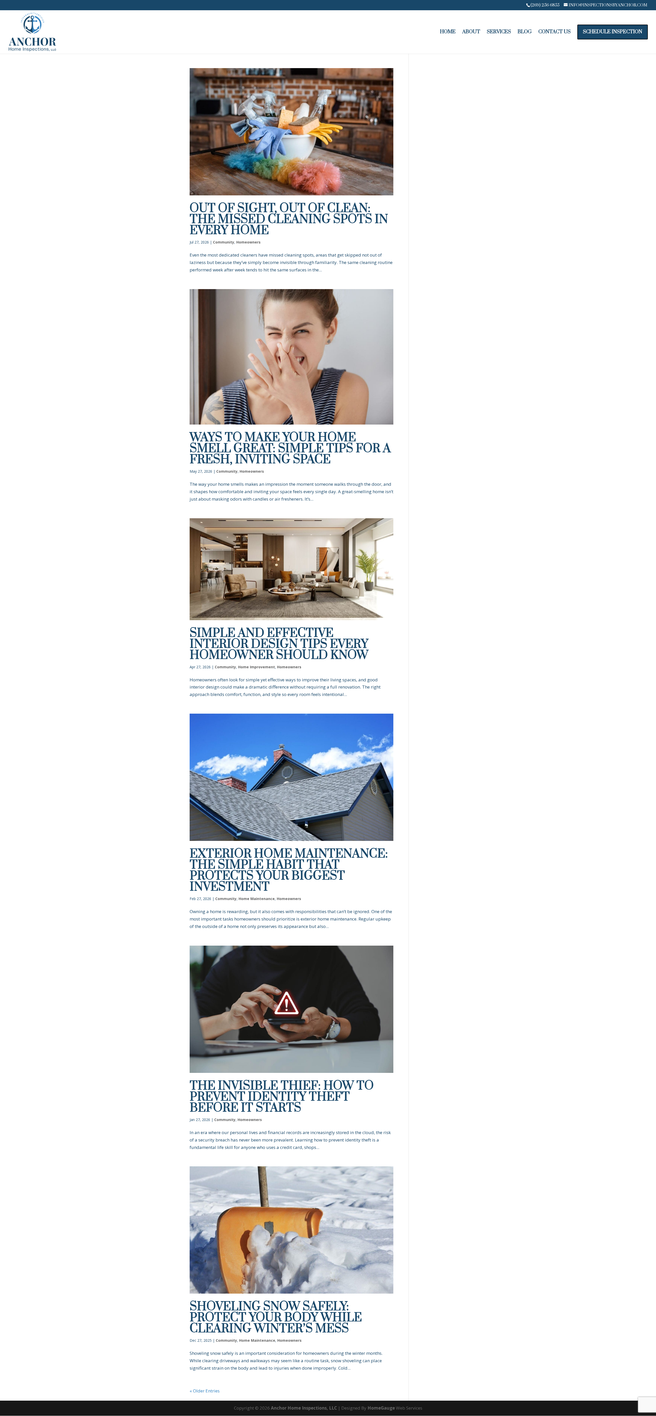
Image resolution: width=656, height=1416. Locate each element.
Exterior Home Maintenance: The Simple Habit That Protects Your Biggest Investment (289, 871)
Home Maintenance (257, 898)
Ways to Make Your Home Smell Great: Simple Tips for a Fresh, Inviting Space (290, 448)
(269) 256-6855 (544, 5)
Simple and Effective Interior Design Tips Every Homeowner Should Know (279, 644)
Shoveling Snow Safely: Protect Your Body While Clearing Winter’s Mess (276, 1317)
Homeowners (248, 242)
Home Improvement (256, 666)
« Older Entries (205, 1391)
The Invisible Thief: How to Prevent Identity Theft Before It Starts (282, 1097)
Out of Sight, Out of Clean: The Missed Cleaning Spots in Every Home (289, 219)
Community (223, 242)
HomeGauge (381, 1408)
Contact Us (554, 32)
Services (499, 32)
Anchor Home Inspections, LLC (304, 1408)
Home (448, 32)
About (471, 32)
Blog (525, 32)
